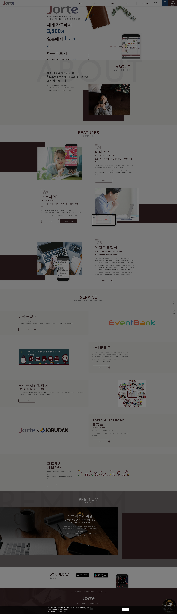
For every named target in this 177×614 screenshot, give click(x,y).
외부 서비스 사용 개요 (61, 611)
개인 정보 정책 (51, 611)
